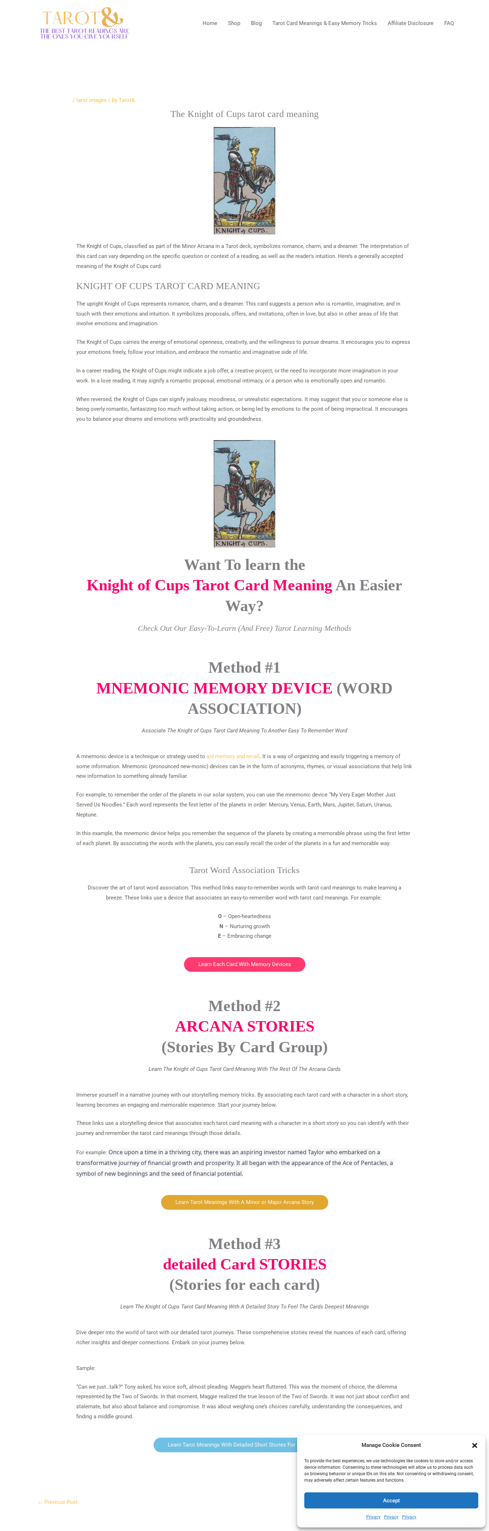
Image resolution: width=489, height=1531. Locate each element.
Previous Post (58, 1502)
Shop (234, 23)
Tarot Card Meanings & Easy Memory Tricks (324, 23)
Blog (256, 23)
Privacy (373, 1517)
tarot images (91, 100)
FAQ (449, 23)
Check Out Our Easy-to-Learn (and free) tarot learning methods (245, 628)
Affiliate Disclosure (411, 23)
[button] (474, 1445)
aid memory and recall (233, 756)
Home (210, 23)
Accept (391, 1500)
